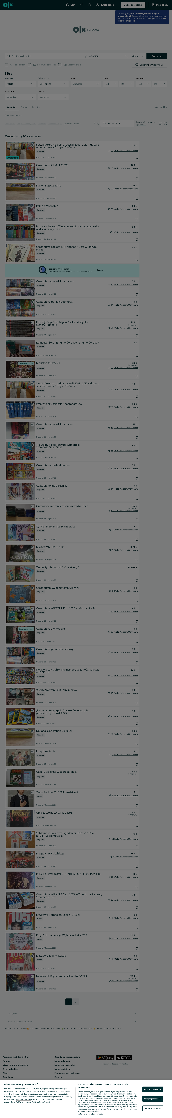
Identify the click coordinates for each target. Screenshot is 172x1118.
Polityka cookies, (23, 1102)
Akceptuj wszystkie (152, 1089)
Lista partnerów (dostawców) (91, 1114)
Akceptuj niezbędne (153, 1099)
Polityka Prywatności (41, 1102)
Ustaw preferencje (153, 1108)
